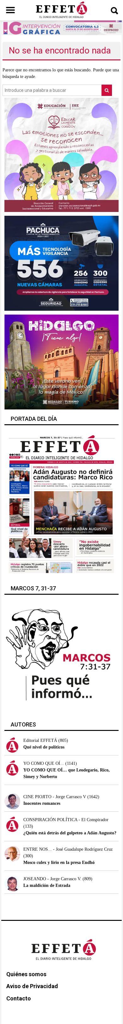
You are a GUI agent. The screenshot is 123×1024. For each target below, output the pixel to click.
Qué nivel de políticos (43, 747)
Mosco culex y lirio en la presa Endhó (59, 862)
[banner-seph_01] (61, 154)
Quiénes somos (26, 974)
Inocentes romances (41, 803)
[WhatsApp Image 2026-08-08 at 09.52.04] (61, 27)
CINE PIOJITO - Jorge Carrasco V (54, 796)
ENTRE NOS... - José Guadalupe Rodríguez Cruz (68, 849)
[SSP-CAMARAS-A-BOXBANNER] (61, 262)
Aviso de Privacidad (32, 986)
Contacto (18, 998)
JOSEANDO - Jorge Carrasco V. (52, 879)
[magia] (61, 361)
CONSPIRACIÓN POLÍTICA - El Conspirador (65, 819)
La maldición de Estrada (46, 885)
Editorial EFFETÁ (40, 740)
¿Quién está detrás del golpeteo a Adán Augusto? (69, 833)
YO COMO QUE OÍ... (43, 763)
